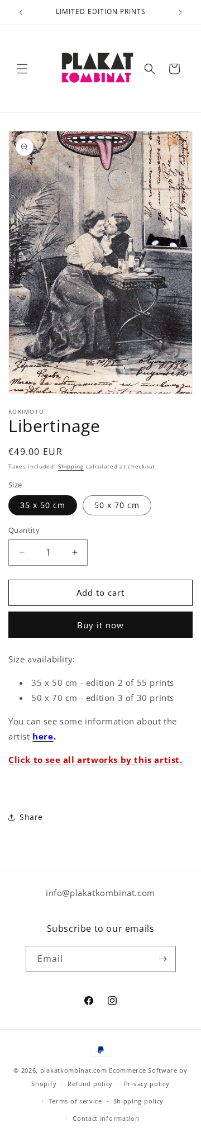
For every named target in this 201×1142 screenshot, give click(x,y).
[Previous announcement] (20, 12)
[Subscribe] (163, 959)
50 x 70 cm (117, 505)
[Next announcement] (180, 12)
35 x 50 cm (42, 505)
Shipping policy (138, 1101)
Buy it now (100, 625)
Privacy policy (147, 1083)
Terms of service (75, 1101)
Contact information (106, 1118)
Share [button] (31, 817)
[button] (22, 68)
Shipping (71, 466)
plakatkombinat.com (73, 1070)
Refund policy (90, 1083)
